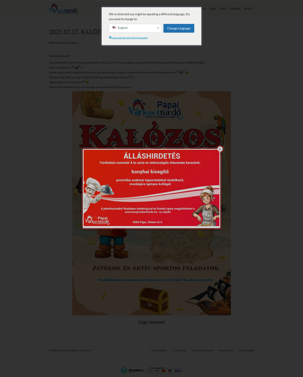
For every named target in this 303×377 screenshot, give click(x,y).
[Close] (220, 149)
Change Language (178, 28)
